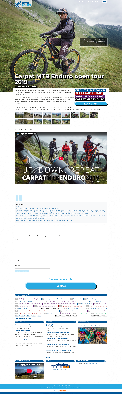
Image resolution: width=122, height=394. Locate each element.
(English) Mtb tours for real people (57, 332)
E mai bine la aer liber (100, 313)
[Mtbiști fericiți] (92, 343)
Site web (17, 265)
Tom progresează (52, 313)
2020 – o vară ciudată (82, 313)
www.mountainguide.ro (60, 369)
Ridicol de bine (77, 299)
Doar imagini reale (61, 385)
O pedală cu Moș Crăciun (100, 301)
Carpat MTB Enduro (89, 99)
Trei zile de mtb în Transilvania (98, 308)
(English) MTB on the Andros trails (57, 344)
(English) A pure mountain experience (27, 325)
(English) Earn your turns (54, 325)
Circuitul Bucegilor (90, 90)
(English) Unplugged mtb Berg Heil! (29, 299)
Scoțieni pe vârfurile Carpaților (46, 306)
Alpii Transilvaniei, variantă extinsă (72, 306)
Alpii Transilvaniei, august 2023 (98, 306)
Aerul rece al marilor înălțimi (99, 311)
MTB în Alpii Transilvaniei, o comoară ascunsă (31, 311)
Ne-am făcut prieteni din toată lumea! (89, 325)
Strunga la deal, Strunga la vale (68, 315)
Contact (61, 286)
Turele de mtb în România (23, 340)
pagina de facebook (91, 363)
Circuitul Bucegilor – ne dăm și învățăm (29, 315)
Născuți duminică (68, 311)
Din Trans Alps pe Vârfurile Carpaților (29, 303)
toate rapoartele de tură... (23, 318)
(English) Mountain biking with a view (58, 350)
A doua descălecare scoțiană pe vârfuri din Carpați (60, 303)
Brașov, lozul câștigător (74, 308)
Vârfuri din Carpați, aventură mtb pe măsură (63, 301)
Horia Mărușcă (77, 393)
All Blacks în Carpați (24, 306)
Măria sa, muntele (86, 303)
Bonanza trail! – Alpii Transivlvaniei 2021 (29, 313)
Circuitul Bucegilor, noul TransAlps (97, 299)
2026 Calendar (91, 104)
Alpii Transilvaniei (88, 93)
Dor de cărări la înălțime (52, 308)
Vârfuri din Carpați (89, 96)
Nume (17, 256)
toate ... (48, 357)
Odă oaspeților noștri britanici (27, 308)
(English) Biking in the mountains (57, 338)
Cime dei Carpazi (102, 303)
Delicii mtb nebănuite (100, 315)
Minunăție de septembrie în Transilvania (57, 299)
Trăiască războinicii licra (25, 301)
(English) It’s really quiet (22, 330)
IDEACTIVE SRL (59, 393)
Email (17, 261)
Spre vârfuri (66, 313)
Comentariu (19, 239)
